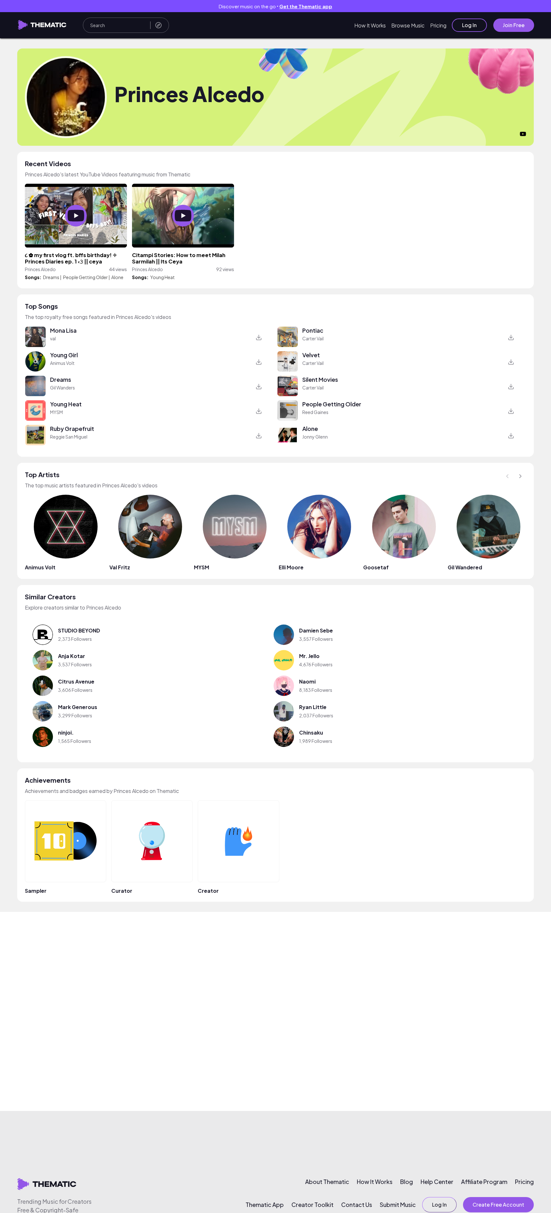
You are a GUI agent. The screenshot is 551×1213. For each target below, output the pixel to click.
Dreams (51, 277)
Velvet (311, 355)
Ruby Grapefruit (72, 428)
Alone (117, 277)
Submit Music (398, 1204)
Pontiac (312, 330)
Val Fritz (119, 567)
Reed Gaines (315, 412)
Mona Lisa (63, 330)
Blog (406, 1181)
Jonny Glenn (315, 437)
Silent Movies (320, 379)
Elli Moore (291, 567)
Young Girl (64, 355)
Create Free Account (498, 1204)
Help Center (437, 1181)
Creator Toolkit (312, 1204)
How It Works (370, 25)
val (53, 338)
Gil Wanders (62, 387)
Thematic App (265, 1204)
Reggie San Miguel (68, 437)
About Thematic (327, 1181)
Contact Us (356, 1204)
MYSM (56, 412)
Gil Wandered (465, 567)
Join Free (514, 25)
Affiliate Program (484, 1181)
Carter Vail (313, 338)
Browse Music (408, 25)
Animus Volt (62, 363)
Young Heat (162, 277)
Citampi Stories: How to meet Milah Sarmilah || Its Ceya (178, 258)
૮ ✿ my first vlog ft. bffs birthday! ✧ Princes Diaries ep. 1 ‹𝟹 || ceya (71, 258)
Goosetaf (376, 567)
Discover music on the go (275, 6)
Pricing (438, 25)
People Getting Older (85, 277)
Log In (469, 25)
